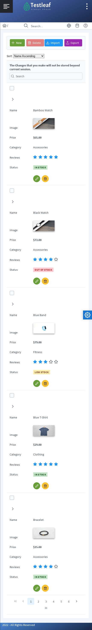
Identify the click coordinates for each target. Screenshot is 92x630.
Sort (9, 56)
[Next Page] (76, 601)
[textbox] (46, 76)
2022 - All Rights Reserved (18, 625)
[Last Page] (46, 608)
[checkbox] (12, 88)
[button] (17, 42)
